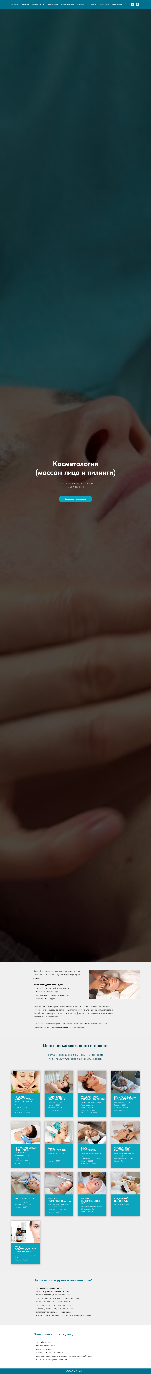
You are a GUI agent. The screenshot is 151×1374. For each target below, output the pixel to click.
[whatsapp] (137, 4)
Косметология (104, 4)
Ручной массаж (117, 4)
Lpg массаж (25, 4)
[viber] (132, 4)
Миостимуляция (53, 4)
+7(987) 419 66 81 (74, 1371)
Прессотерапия (91, 4)
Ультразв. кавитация (67, 4)
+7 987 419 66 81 (75, 486)
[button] (75, 499)
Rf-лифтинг (80, 4)
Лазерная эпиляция (38, 4)
